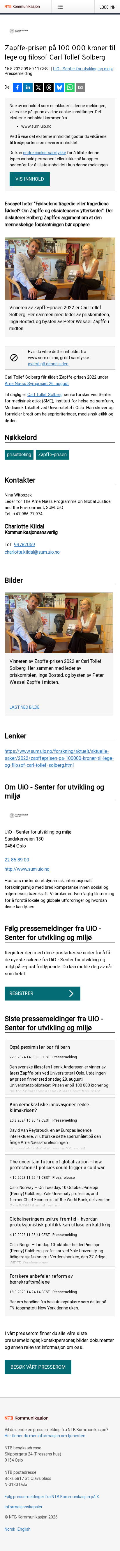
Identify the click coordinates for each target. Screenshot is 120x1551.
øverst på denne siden (48, 363)
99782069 (24, 544)
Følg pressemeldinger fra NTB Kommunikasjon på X (52, 1496)
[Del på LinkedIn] (28, 88)
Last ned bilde (25, 707)
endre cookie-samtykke (44, 152)
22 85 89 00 (17, 860)
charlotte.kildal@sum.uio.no (32, 552)
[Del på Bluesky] (59, 88)
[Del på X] (38, 88)
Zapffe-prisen (52, 454)
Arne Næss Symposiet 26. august (37, 383)
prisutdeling (19, 454)
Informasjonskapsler (24, 1507)
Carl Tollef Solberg (45, 394)
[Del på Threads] (49, 88)
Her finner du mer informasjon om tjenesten (45, 1435)
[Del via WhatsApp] (70, 88)
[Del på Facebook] (17, 88)
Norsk (10, 1529)
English (24, 1529)
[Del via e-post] (80, 88)
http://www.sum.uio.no (27, 869)
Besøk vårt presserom (38, 1367)
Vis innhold (29, 179)
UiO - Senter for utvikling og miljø (83, 68)
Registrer (21, 993)
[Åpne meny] (61, 6)
